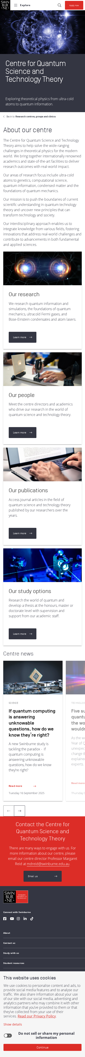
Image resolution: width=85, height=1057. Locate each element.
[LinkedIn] (25, 919)
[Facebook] (4, 919)
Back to (31, 116)
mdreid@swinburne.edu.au (48, 863)
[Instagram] (18, 919)
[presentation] (19, 810)
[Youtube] (12, 919)
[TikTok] (31, 919)
